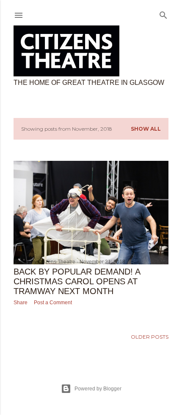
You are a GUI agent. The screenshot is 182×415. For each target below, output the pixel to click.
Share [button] (21, 303)
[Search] (163, 13)
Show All (146, 129)
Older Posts (149, 337)
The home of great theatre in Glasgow (89, 82)
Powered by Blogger (97, 389)
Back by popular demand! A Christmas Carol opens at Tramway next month (77, 281)
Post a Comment (53, 303)
